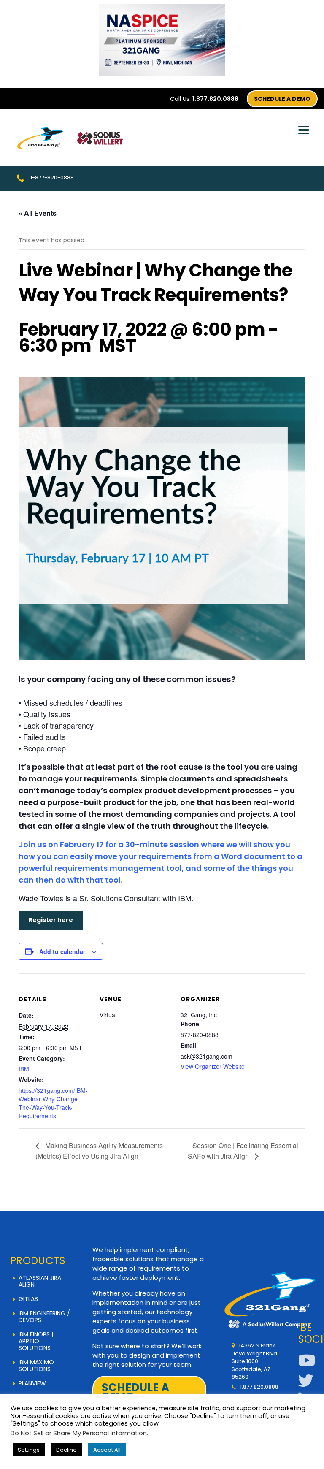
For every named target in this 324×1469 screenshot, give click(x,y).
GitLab (28, 1299)
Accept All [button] (107, 1450)
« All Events (38, 213)
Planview (32, 1383)
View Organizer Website (213, 1066)
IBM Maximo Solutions (36, 1365)
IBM (24, 1069)
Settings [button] (29, 1450)
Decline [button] (66, 1450)
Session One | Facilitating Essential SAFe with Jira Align (243, 1150)
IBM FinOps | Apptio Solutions (36, 1341)
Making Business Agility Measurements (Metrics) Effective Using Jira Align (99, 1150)
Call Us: (204, 99)
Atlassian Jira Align (40, 1281)
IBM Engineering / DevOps (44, 1316)
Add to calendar (62, 951)
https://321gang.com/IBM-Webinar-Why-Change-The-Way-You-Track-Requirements (53, 1103)
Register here (51, 920)
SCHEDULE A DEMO (282, 99)
